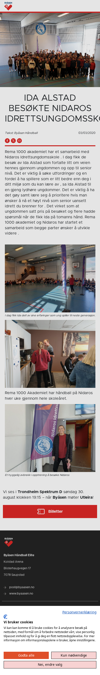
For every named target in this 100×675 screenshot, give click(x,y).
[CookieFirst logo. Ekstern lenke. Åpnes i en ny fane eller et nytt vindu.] (5, 617)
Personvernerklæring (79, 612)
